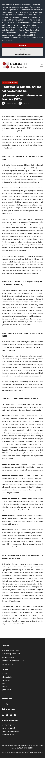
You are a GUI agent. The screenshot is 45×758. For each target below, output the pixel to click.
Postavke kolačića (8, 734)
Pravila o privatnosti (8, 728)
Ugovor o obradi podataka (10, 731)
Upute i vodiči (6, 690)
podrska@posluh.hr (8, 657)
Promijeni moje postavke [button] (22, 54)
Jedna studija (7, 299)
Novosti (4, 686)
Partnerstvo (6, 680)
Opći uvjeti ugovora (8, 725)
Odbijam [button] (22, 50)
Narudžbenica (6, 674)
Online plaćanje (7, 677)
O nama (4, 693)
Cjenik (4, 683)
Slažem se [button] (22, 45)
